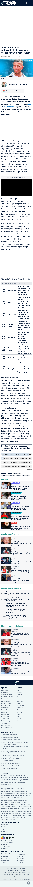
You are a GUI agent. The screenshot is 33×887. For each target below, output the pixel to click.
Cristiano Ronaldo (6, 716)
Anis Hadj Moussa (6, 694)
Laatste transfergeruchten (10, 737)
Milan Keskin (13, 84)
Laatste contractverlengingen (11, 739)
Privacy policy (18, 874)
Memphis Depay (6, 703)
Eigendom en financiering (10, 872)
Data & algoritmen (13, 870)
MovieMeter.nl (5, 858)
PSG (18, 716)
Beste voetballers (8, 760)
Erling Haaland (5, 705)
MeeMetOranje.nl (22, 863)
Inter (18, 714)
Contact (22, 870)
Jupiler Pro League (8, 475)
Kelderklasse (20, 860)
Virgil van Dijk (5, 707)
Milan (18, 703)
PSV (18, 690)
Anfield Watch (5, 863)
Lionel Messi (4, 712)
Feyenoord (20, 692)
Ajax (29, 104)
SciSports (19, 797)
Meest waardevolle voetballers (11, 763)
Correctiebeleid (8, 874)
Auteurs (16, 877)
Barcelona (20, 707)
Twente (19, 694)
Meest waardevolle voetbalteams (12, 766)
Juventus (20, 701)
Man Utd (19, 710)
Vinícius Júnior (5, 723)
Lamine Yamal (5, 725)
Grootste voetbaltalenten (10, 768)
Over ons (9, 868)
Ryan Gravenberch (6, 727)
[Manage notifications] (28, 882)
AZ (18, 696)
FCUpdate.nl (4, 856)
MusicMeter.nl (21, 858)
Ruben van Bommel (7, 696)
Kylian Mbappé (5, 714)
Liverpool (19, 718)
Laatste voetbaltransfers (10, 734)
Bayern (19, 721)
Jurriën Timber (5, 718)
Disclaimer (26, 874)
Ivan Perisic (4, 690)
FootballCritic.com (22, 854)
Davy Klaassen (5, 701)
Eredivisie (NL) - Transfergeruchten (13, 758)
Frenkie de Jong (6, 710)
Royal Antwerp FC (10, 107)
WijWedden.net (5, 860)
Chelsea (19, 712)
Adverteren (23, 868)
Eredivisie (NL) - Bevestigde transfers (13, 755)
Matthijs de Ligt (5, 721)
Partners (15, 868)
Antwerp (26, 475)
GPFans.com (20, 856)
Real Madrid (20, 705)
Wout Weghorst (5, 699)
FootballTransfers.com (7, 854)
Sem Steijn (4, 692)
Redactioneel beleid (24, 872)
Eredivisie (17, 473)
